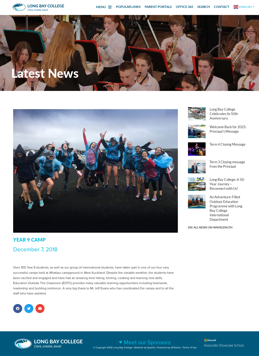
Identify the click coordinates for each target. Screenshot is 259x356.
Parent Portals (158, 7)
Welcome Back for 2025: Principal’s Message (228, 129)
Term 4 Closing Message (227, 144)
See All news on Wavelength (210, 227)
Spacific (151, 347)
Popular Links (128, 7)
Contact (221, 7)
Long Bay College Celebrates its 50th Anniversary (224, 113)
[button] (17, 308)
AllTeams (176, 347)
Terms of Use (190, 347)
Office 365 (184, 7)
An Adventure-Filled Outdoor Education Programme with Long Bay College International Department (226, 208)
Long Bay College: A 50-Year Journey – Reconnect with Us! (227, 184)
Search (203, 7)
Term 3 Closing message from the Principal (227, 164)
